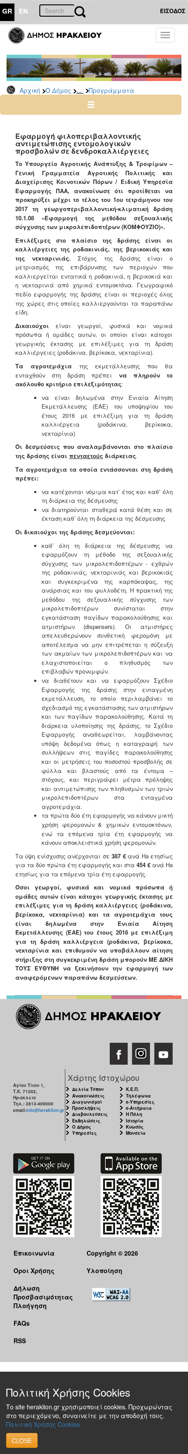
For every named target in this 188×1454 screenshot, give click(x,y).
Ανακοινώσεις (88, 1096)
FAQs (22, 1323)
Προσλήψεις (86, 1108)
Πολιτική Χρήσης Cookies (43, 1424)
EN (23, 11)
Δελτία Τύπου (88, 1089)
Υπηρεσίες (84, 1133)
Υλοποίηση (104, 1270)
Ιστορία (134, 1121)
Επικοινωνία (34, 1253)
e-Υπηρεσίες (140, 1102)
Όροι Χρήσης (34, 1270)
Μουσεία (136, 1133)
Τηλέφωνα (138, 1096)
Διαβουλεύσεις (90, 1114)
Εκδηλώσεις (86, 1121)
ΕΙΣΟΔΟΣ (172, 11)
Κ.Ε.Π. (132, 1089)
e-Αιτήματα (139, 1108)
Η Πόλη (134, 1114)
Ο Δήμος (58, 90)
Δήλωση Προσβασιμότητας (43, 1292)
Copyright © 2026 (112, 1253)
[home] (60, 39)
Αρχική (30, 90)
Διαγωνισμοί (87, 1102)
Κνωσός (134, 1127)
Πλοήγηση (30, 1305)
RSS (20, 1340)
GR (7, 11)
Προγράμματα (111, 90)
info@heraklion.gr (45, 1110)
